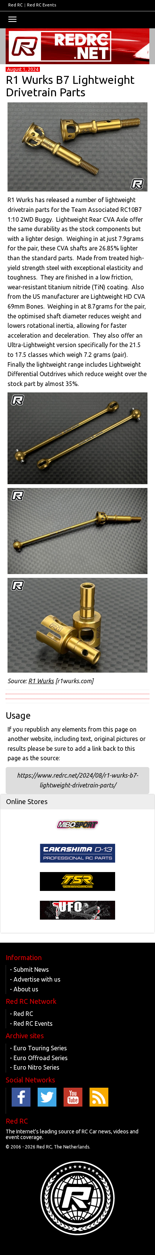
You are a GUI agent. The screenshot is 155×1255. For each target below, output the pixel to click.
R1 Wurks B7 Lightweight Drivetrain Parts (70, 86)
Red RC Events (41, 5)
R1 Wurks (41, 681)
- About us (24, 989)
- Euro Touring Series (38, 1048)
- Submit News (29, 969)
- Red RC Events (31, 1023)
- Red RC (21, 1013)
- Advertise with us (35, 979)
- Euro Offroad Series (39, 1057)
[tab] (77, 801)
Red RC (15, 5)
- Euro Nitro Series (34, 1067)
